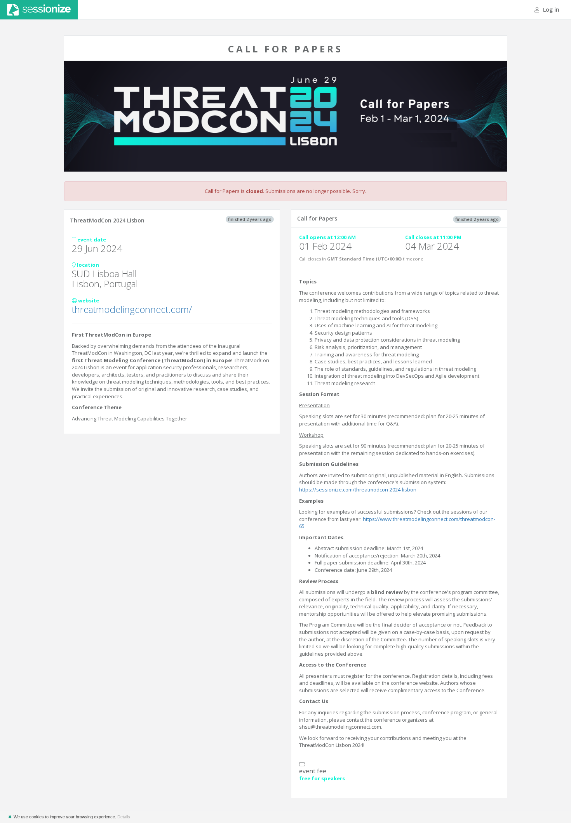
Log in (550, 9)
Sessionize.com (39, 9)
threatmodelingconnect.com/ (132, 309)
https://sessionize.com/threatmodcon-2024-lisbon (357, 489)
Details (123, 816)
